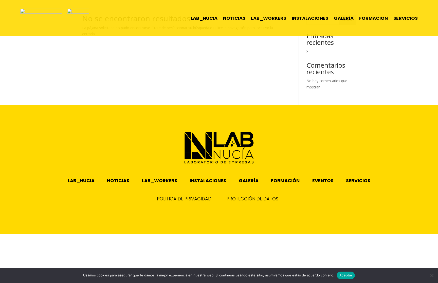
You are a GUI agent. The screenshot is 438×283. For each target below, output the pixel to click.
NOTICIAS (234, 18)
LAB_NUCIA (204, 18)
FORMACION (373, 18)
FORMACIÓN (285, 180)
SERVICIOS (405, 18)
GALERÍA (344, 18)
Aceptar (345, 275)
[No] (431, 275)
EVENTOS (323, 180)
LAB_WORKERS (268, 18)
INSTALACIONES (310, 18)
